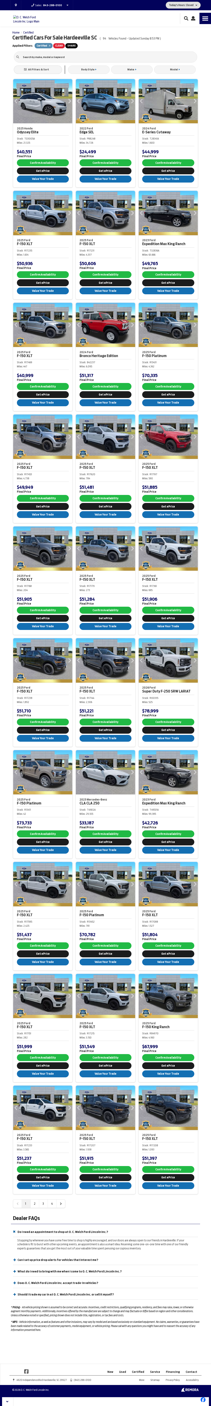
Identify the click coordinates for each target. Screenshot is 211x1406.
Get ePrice (43, 170)
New (110, 1371)
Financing (173, 1371)
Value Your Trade (43, 178)
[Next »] (60, 1204)
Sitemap (154, 1380)
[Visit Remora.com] (190, 1390)
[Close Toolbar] (7, 1401)
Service (155, 1371)
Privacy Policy (173, 1380)
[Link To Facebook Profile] (26, 1371)
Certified (138, 1371)
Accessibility (192, 1380)
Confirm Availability (43, 162)
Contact (191, 1371)
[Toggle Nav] (205, 18)
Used (122, 1371)
